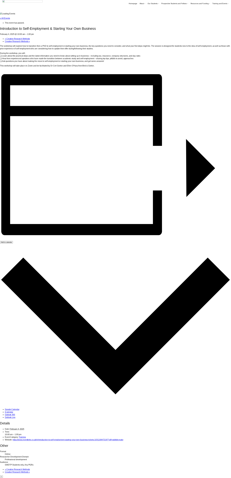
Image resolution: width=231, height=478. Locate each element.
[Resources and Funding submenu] (209, 3)
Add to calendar (6, 242)
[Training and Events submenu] (228, 3)
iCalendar (9, 412)
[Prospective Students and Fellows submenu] (187, 3)
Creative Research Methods (17, 39)
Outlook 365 (10, 415)
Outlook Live (10, 417)
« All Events (5, 18)
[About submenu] (144, 3)
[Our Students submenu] (158, 3)
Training (22, 437)
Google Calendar (12, 409)
